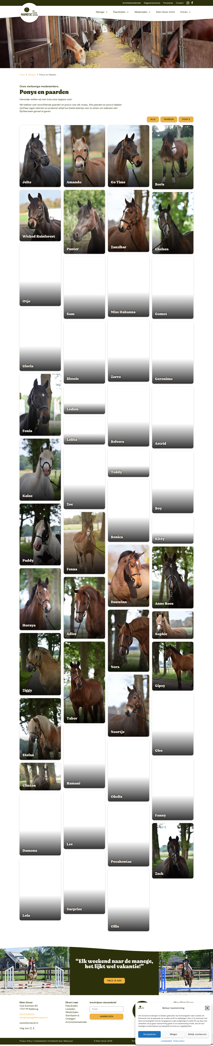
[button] (207, 1008)
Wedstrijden (140, 11)
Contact (179, 3)
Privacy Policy (179, 1041)
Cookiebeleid (166, 1041)
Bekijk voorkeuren (197, 1034)
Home (22, 74)
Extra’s (184, 11)
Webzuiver (68, 1041)
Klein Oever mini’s (165, 11)
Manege (100, 11)
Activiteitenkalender (131, 3)
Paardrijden (119, 11)
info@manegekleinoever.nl (33, 1017)
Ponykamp (168, 3)
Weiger (173, 1034)
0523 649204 (27, 1014)
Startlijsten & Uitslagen (72, 1017)
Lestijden (70, 1008)
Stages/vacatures (152, 3)
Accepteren (149, 1034)
